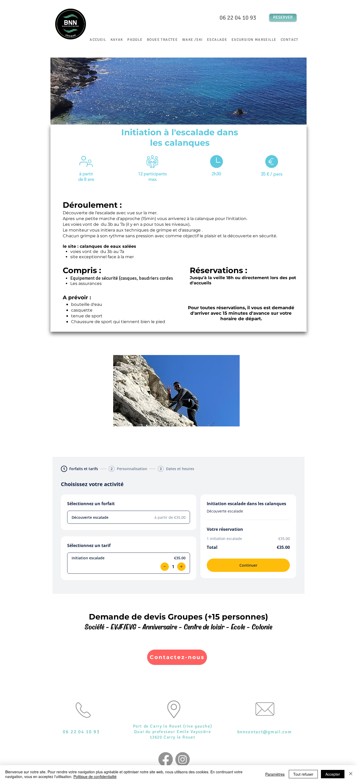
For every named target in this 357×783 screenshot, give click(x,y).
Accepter (332, 774)
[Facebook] (165, 759)
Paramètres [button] (275, 774)
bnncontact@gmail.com (264, 732)
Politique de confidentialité (95, 776)
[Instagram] (182, 759)
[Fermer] (351, 774)
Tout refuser (303, 774)
